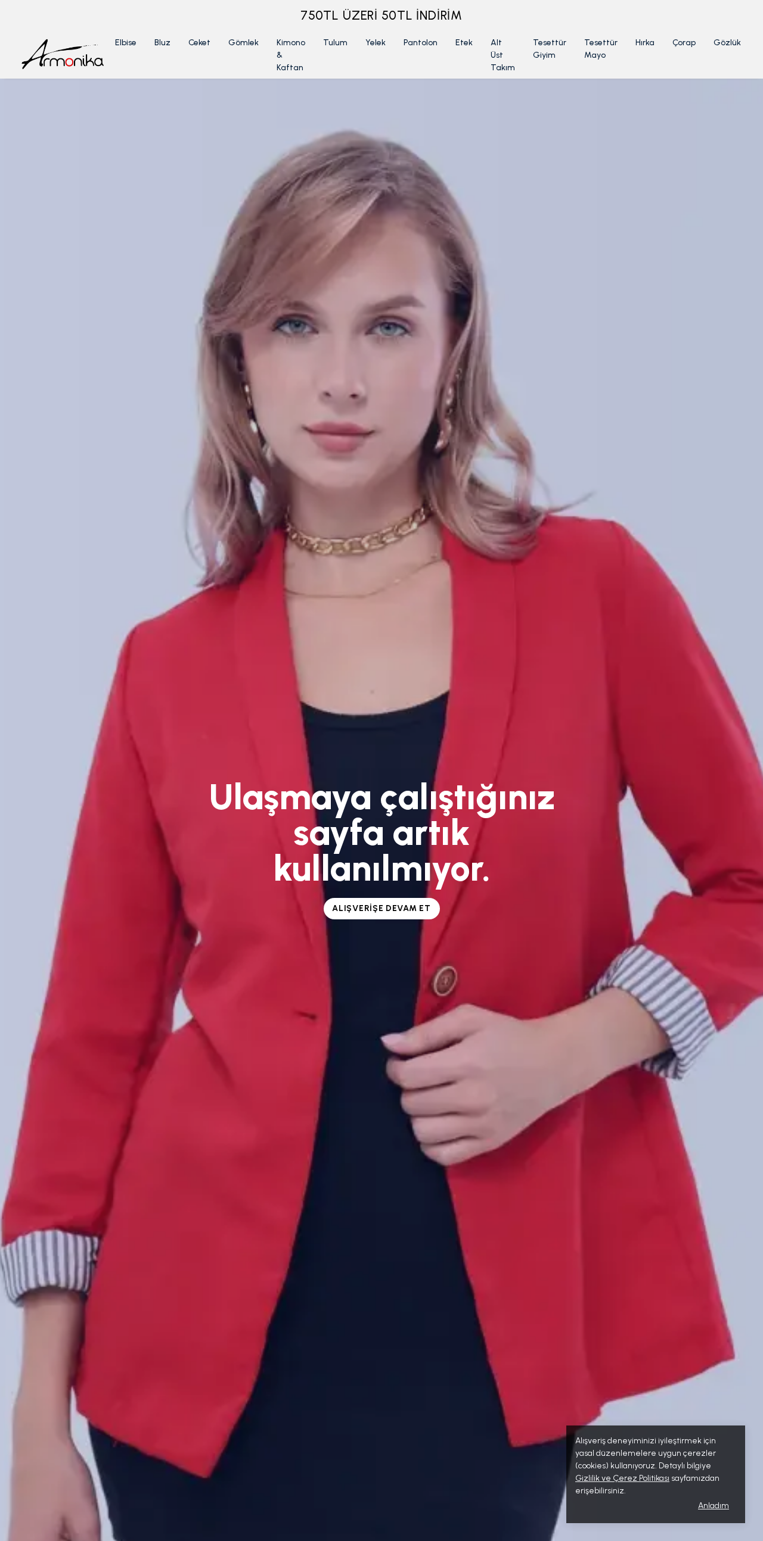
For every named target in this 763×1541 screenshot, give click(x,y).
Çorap (684, 43)
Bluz (162, 43)
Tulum (335, 43)
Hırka (645, 43)
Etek (464, 43)
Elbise (126, 43)
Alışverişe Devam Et (381, 908)
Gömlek (243, 43)
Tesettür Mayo (601, 49)
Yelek (375, 43)
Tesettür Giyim (549, 49)
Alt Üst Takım (503, 55)
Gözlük (727, 43)
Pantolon (421, 43)
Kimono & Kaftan (291, 55)
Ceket (199, 43)
